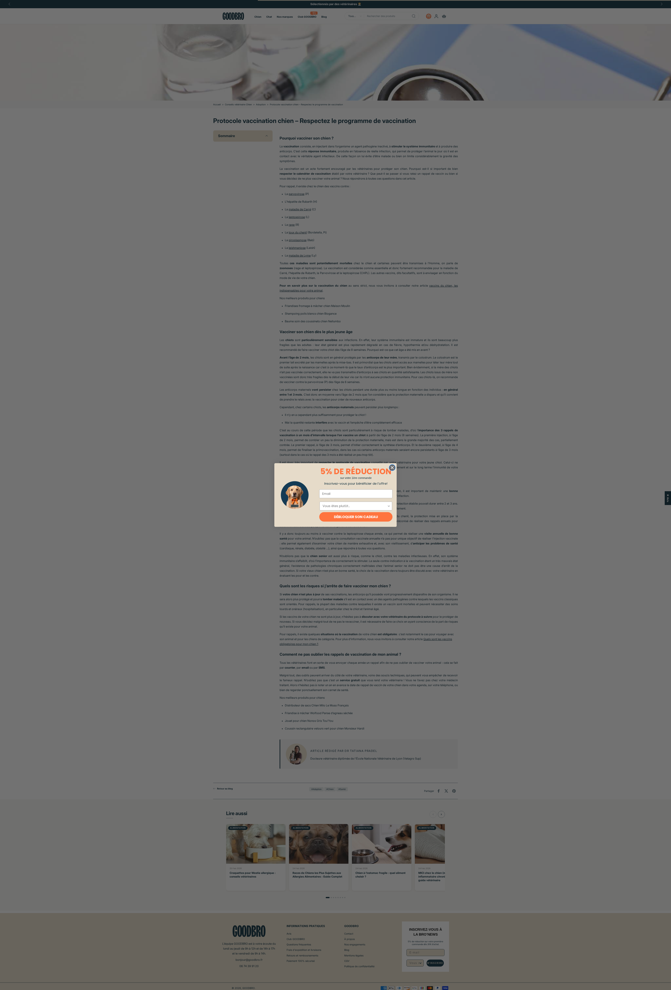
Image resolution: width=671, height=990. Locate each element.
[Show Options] (389, 506)
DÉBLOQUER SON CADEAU (356, 516)
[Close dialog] (392, 468)
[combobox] (355, 506)
